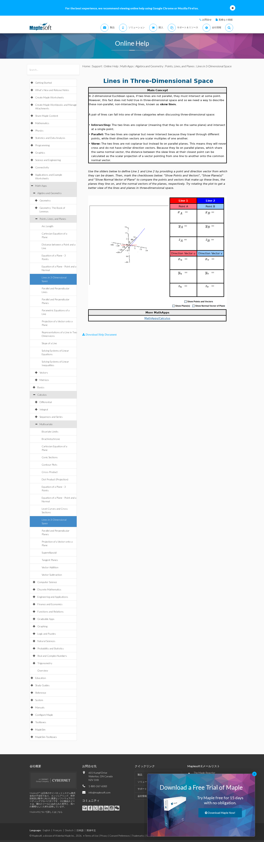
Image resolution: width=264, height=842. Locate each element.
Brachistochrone (51, 438)
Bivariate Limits (50, 431)
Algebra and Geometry (49, 193)
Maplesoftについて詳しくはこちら (46, 812)
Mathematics (42, 123)
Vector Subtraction (52, 574)
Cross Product (50, 472)
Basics (40, 387)
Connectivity (42, 167)
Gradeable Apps (45, 618)
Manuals (40, 707)
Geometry (45, 200)
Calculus (42, 394)
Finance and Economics (49, 604)
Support (97, 66)
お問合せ (207, 19)
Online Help (111, 66)
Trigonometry (44, 663)
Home (86, 66)
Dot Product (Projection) (55, 479)
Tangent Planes (50, 559)
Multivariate (46, 424)
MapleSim (40, 729)
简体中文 (91, 830)
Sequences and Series (51, 416)
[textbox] (183, 212)
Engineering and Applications (52, 596)
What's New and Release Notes (52, 90)
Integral (44, 409)
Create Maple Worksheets (49, 97)
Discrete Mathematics (49, 589)
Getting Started (43, 82)
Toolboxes (40, 722)
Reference (40, 692)
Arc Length (47, 226)
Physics (39, 130)
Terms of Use (91, 835)
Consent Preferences (119, 835)
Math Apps (41, 185)
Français (57, 830)
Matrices (44, 379)
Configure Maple (44, 714)
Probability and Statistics (50, 648)
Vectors (44, 372)
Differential (46, 402)
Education (40, 677)
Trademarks (138, 835)
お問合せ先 (89, 766)
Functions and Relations (50, 611)
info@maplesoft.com (99, 792)
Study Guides (42, 685)
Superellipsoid (49, 552)
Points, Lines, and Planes (53, 218)
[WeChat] (117, 808)
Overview (42, 670)
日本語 (80, 830)
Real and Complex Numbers (52, 655)
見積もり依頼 (226, 19)
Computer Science (47, 582)
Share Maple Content (46, 115)
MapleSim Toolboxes (46, 736)
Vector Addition (50, 567)
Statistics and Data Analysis (50, 137)
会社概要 (35, 766)
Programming (42, 145)
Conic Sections (50, 457)
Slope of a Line (49, 343)
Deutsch (69, 830)
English (46, 830)
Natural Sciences (46, 641)
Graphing (42, 626)
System (39, 700)
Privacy (103, 835)
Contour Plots (49, 464)
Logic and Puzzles (46, 633)
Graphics (40, 152)
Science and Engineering (48, 159)
